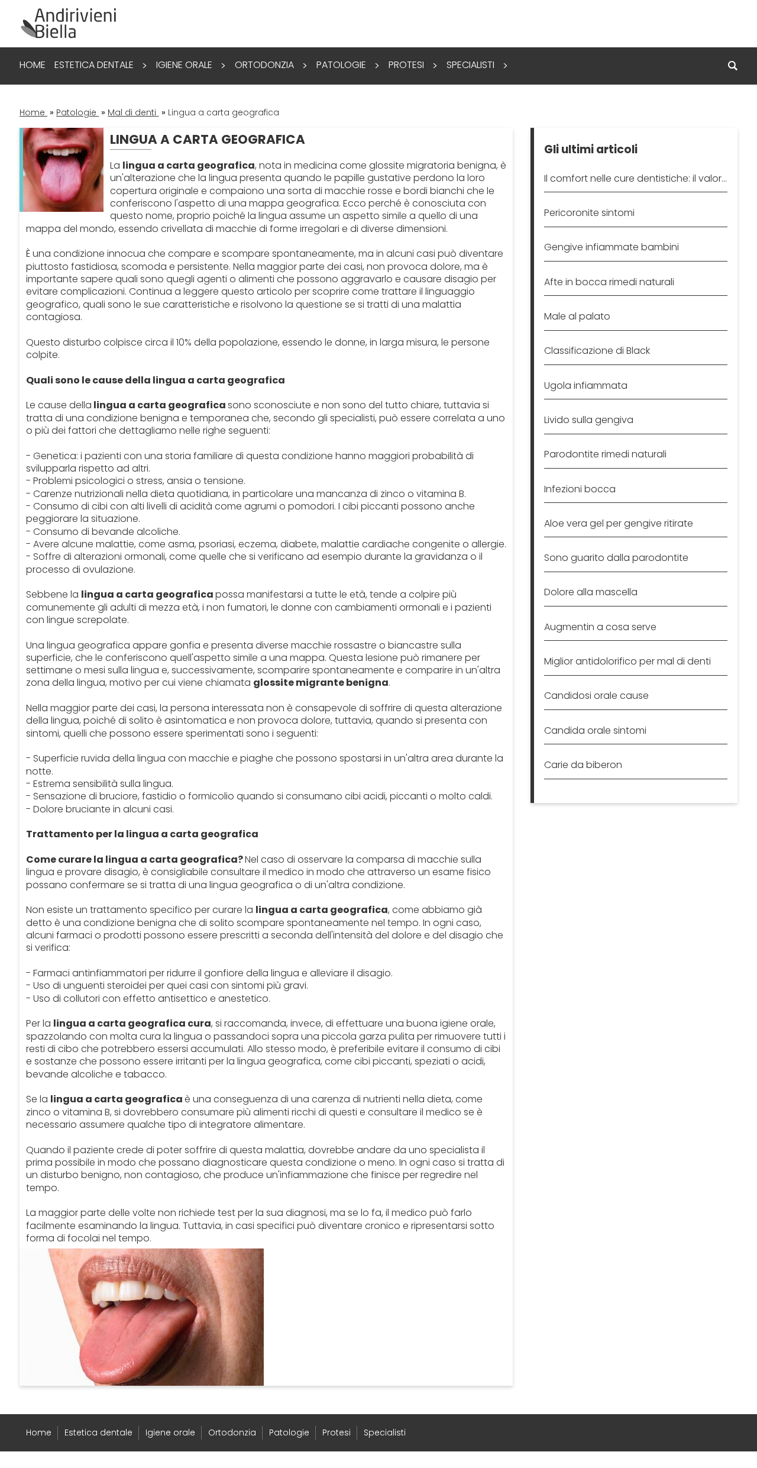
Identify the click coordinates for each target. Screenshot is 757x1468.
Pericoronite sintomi (589, 213)
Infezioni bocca (580, 489)
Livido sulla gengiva (588, 420)
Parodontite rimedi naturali (605, 454)
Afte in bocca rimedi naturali (609, 282)
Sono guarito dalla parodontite (616, 557)
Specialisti (470, 65)
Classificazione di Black (597, 350)
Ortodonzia (264, 65)
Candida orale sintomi (595, 730)
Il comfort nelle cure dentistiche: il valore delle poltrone (635, 178)
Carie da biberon (583, 765)
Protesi (406, 65)
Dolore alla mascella (591, 592)
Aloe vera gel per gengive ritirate (618, 523)
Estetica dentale (94, 65)
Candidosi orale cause (596, 695)
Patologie (341, 65)
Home (33, 65)
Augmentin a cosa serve (600, 627)
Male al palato (577, 316)
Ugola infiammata (585, 385)
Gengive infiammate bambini (611, 247)
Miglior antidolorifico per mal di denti (627, 661)
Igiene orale (184, 65)
